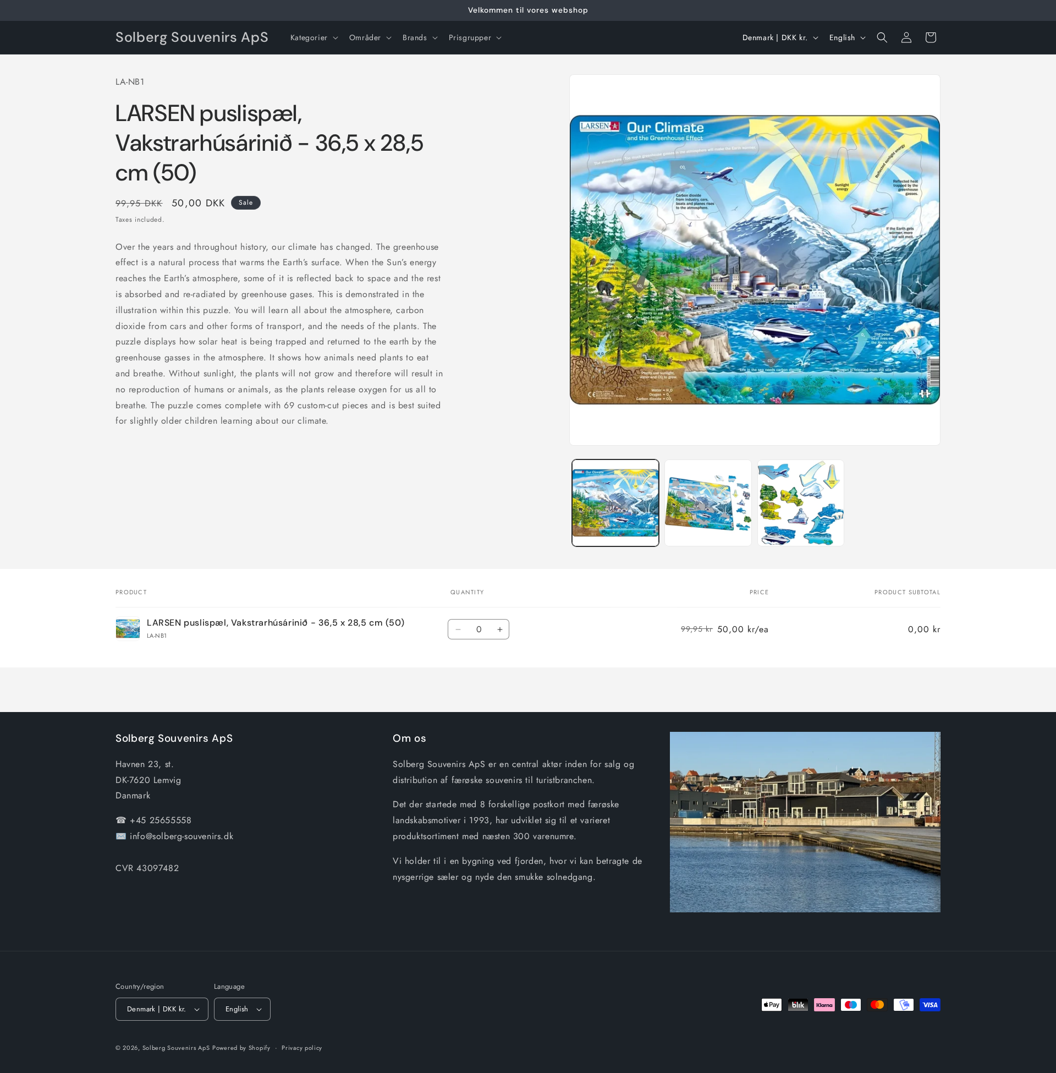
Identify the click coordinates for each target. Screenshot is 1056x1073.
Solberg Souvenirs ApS (176, 1047)
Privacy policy (302, 1047)
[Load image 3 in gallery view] (800, 502)
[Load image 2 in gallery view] (707, 502)
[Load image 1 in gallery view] (615, 502)
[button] (313, 37)
